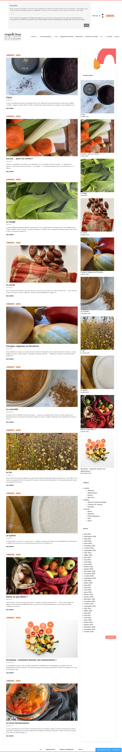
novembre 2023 (89, 546)
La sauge (10, 221)
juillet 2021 (88, 611)
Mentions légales (50, 749)
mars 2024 (88, 543)
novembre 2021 (89, 601)
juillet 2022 (88, 583)
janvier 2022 (88, 597)
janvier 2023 (88, 569)
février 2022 (88, 594)
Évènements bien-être (66, 36)
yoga (56, 36)
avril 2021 (87, 618)
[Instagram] (102, 14)
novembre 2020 (89, 629)
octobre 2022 (89, 576)
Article (18, 55)
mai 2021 (87, 615)
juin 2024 (87, 539)
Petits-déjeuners (94, 516)
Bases (90, 511)
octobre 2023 (89, 548)
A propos (33, 36)
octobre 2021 (88, 604)
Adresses (91, 490)
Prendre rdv (110, 15)
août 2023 (87, 553)
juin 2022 (87, 585)
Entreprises (79, 36)
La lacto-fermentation (17, 723)
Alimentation (10, 55)
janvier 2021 (88, 625)
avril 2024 (87, 541)
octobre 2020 (89, 632)
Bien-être (91, 497)
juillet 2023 (88, 555)
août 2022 (87, 580)
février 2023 (88, 567)
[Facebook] (102, 17)
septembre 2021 (90, 606)
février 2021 (88, 622)
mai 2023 (87, 560)
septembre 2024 (90, 536)
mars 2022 (88, 592)
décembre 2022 (89, 571)
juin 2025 (87, 534)
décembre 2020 (89, 627)
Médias (86, 500)
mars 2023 (88, 564)
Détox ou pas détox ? (17, 596)
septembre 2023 (90, 550)
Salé (89, 518)
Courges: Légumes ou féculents (22, 346)
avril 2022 (87, 590)
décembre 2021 (89, 599)
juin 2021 (87, 613)
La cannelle (12, 409)
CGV (40, 749)
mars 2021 (87, 620)
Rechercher (110, 637)
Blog (101, 36)
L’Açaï (9, 97)
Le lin (9, 472)
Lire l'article (10, 108)
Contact (117, 36)
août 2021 (87, 608)
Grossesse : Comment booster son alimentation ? (31, 660)
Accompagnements (45, 36)
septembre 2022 (90, 578)
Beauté (90, 495)
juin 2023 (87, 557)
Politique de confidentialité (66, 749)
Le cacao (10, 285)
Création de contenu (91, 36)
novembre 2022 (89, 574)
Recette (87, 509)
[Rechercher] (99, 15)
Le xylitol (11, 535)
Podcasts (91, 507)
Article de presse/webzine (97, 502)
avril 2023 (87, 562)
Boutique (109, 36)
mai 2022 (87, 587)
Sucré (90, 521)
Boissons (91, 514)
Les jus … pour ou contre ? (19, 158)
